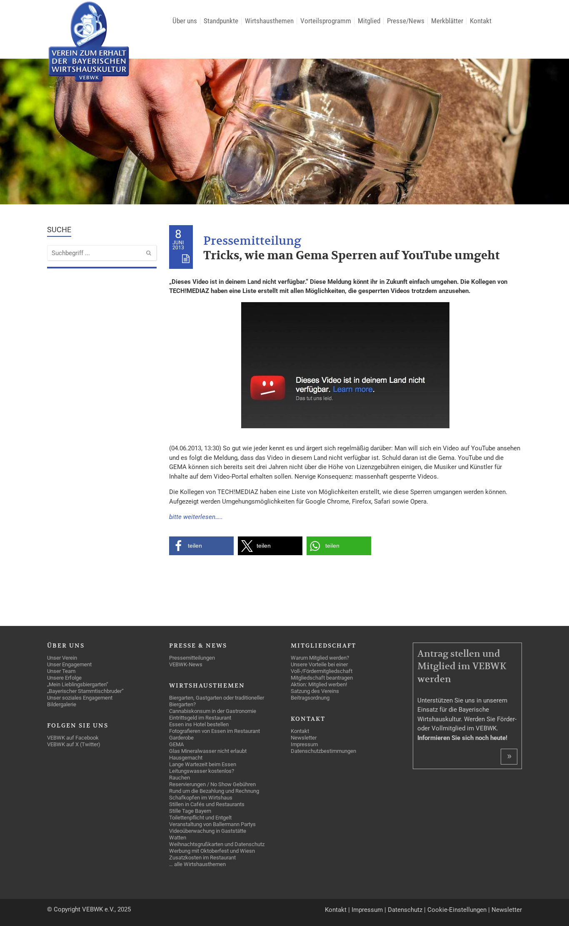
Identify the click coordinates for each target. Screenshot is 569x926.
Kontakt (336, 910)
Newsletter (507, 910)
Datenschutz (405, 910)
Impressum (367, 910)
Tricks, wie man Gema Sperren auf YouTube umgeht (351, 255)
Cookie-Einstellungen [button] (457, 910)
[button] (201, 545)
